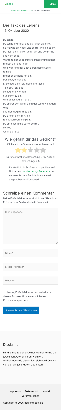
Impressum (16, 391)
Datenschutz (32, 391)
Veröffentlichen (30, 395)
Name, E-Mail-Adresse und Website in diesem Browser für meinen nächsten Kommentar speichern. (27, 296)
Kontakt (47, 391)
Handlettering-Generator (36, 171)
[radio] (18, 150)
